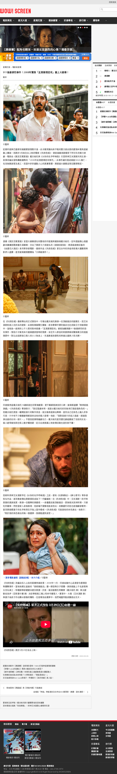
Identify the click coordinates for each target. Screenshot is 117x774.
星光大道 (22, 20)
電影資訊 (7, 20)
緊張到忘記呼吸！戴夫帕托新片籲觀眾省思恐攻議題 (23, 703)
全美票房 (108, 65)
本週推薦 (111, 102)
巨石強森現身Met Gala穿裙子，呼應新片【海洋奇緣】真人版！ (28, 678)
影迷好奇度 (110, 754)
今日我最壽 (110, 730)
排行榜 (82, 20)
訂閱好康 (94, 748)
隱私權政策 (25, 766)
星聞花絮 (37, 20)
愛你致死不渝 (109, 81)
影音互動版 (35, 724)
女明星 (108, 736)
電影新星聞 (16, 67)
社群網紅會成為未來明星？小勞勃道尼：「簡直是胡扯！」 (26, 675)
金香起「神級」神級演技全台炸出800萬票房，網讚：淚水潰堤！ (59, 692)
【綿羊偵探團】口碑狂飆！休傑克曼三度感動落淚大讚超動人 (27, 672)
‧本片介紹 (34, 577)
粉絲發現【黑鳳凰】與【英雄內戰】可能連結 (24, 688)
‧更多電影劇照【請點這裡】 (16, 577)
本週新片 (94, 730)
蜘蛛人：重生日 (110, 70)
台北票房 (98, 65)
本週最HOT (100, 102)
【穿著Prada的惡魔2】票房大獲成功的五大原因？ (23, 669)
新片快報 (94, 739)
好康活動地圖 (96, 754)
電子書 (24, 724)
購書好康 (94, 751)
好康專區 (68, 20)
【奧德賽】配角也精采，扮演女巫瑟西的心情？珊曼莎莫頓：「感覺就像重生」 (51, 49)
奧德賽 (107, 76)
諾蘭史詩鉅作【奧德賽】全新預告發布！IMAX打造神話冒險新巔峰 (29, 666)
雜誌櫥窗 (53, 20)
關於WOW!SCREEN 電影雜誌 (42, 766)
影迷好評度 (110, 757)
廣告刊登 (7, 766)
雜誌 (17, 724)
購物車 (96, 20)
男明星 (108, 733)
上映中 (94, 733)
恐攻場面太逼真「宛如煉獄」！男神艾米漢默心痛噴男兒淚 (26, 706)
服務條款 (15, 766)
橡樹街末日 (108, 92)
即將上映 (94, 736)
